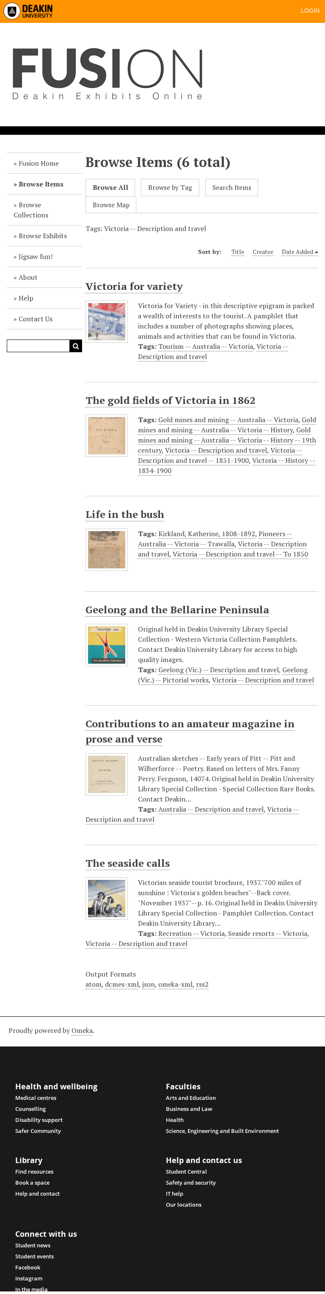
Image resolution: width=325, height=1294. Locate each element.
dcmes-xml (122, 984)
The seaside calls (127, 863)
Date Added (297, 252)
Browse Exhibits (43, 235)
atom (93, 984)
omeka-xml (175, 984)
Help (26, 298)
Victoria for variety (134, 286)
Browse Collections (31, 210)
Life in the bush (124, 514)
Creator (263, 252)
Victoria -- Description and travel (216, 450)
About (28, 277)
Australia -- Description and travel (211, 809)
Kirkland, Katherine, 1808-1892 (206, 533)
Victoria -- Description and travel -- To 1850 (240, 554)
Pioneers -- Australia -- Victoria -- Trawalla (215, 538)
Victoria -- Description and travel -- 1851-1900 (220, 455)
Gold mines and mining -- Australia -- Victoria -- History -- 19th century (227, 440)
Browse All (110, 187)
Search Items (231, 187)
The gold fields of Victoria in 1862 (170, 400)
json (148, 984)
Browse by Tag (170, 187)
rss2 (202, 984)
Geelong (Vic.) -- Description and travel (218, 669)
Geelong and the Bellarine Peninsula (177, 609)
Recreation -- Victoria (191, 933)
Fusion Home (39, 163)
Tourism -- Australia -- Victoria (205, 346)
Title (237, 252)
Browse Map (111, 204)
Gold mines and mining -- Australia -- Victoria (228, 419)
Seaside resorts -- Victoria (267, 933)
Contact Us (35, 318)
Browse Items (41, 184)
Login (310, 10)
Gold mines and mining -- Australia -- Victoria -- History (227, 424)
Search (75, 346)
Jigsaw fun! (35, 256)
